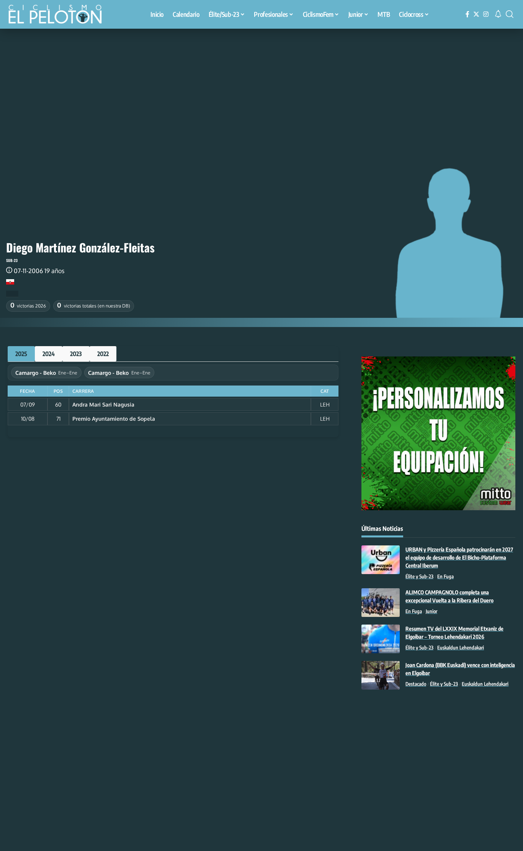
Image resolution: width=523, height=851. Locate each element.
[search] (509, 14)
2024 (48, 354)
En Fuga (445, 576)
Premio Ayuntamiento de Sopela (113, 418)
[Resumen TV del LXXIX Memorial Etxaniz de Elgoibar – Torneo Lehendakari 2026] (380, 639)
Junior (431, 611)
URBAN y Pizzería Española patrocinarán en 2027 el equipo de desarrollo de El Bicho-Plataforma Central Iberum (459, 557)
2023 (76, 354)
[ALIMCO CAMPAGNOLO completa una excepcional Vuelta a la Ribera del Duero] (380, 602)
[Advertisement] (261, 86)
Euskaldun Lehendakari (460, 647)
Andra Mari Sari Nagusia (103, 404)
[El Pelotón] (59, 15)
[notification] (498, 14)
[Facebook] (467, 14)
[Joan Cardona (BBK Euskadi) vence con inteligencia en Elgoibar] (380, 675)
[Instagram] (485, 14)
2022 (103, 354)
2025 (21, 354)
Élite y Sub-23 (419, 576)
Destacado (415, 684)
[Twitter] (476, 14)
